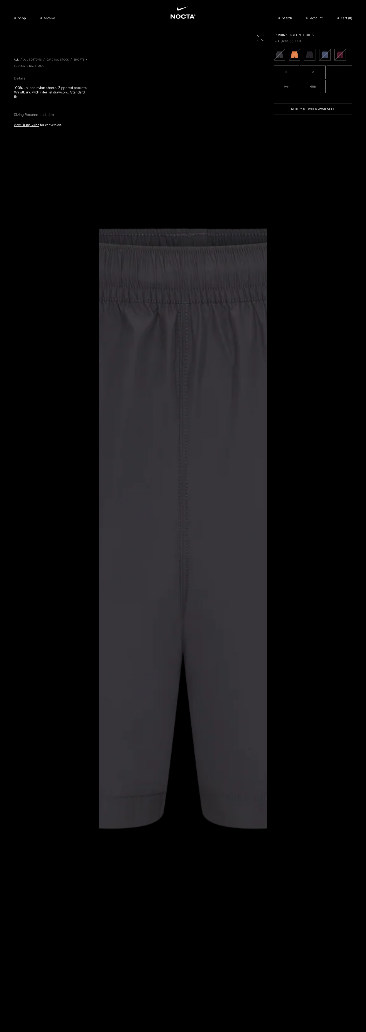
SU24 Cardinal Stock (29, 66)
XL (286, 86)
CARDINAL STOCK (58, 59)
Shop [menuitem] (22, 18)
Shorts (79, 59)
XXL (313, 86)
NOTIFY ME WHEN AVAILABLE (313, 109)
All (16, 59)
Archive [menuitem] (49, 18)
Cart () (346, 18)
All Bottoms (32, 59)
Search (287, 18)
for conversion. (38, 125)
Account (316, 18)
